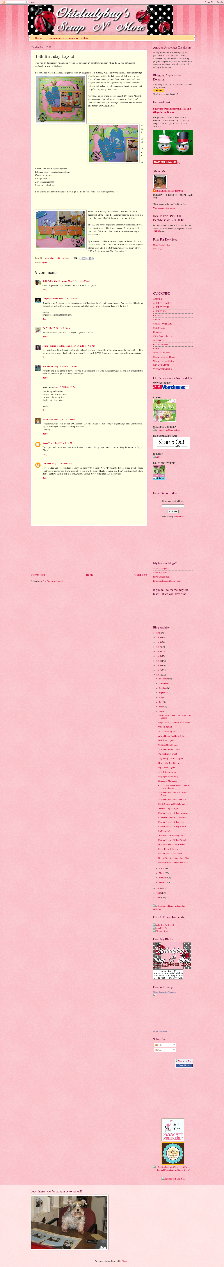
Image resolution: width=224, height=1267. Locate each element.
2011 (158, 674)
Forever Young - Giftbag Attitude (172, 840)
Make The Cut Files (161, 244)
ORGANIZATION (161, 365)
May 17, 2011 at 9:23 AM (59, 328)
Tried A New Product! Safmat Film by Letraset (174, 716)
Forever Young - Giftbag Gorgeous (173, 813)
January (162, 882)
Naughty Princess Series (163, 361)
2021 (158, 632)
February (163, 877)
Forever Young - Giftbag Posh (171, 821)
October (162, 688)
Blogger (125, 1261)
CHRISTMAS (159, 327)
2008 (158, 897)
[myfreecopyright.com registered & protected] (173, 908)
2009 (158, 893)
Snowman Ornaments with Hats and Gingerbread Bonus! (172, 110)
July (161, 702)
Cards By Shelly (160, 572)
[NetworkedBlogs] (184, 1060)
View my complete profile (164, 208)
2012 (158, 670)
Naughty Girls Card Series (164, 356)
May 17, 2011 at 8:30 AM (69, 298)
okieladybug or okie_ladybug (169, 190)
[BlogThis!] (83, 258)
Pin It (179, 163)
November (164, 683)
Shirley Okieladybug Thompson (164, 992)
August (162, 697)
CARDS (156, 319)
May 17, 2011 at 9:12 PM (61, 443)
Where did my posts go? (168, 808)
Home (38, 38)
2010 (158, 888)
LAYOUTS (158, 348)
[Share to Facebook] (89, 258)
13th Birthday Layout (167, 771)
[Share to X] (86, 258)
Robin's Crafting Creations (55, 281)
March (162, 873)
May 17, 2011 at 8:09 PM (65, 387)
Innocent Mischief (161, 344)
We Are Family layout (167, 753)
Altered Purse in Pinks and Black (172, 799)
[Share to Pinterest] (92, 258)
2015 (158, 656)
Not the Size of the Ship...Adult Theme (174, 858)
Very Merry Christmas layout (170, 758)
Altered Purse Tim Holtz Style (171, 735)
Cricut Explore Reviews (163, 336)
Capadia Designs (160, 568)
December (163, 678)
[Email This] (81, 258)
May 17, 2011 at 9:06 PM (64, 419)
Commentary (158, 331)
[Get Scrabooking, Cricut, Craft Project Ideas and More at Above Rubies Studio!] (173, 1169)
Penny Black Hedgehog (168, 849)
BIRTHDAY (158, 315)
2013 (158, 665)
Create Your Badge (160, 1031)
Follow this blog (184, 1065)
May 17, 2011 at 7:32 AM (79, 280)
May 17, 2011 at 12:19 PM (65, 366)
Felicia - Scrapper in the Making (57, 345)
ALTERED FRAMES (162, 303)
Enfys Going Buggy (161, 576)
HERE (157, 231)
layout (44, 262)
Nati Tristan (48, 366)
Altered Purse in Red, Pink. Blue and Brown (173, 793)
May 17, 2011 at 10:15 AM (84, 345)
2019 (158, 637)
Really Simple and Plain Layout (171, 804)
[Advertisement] (89, 549)
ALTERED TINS (160, 311)
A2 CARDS (158, 298)
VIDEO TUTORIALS (162, 369)
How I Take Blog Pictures (169, 762)
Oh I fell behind (165, 726)
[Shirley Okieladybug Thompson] (162, 1028)
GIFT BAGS (158, 340)
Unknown (47, 463)
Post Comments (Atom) (53, 581)
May (161, 711)
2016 (158, 651)
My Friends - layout (166, 767)
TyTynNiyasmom (50, 298)
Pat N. (45, 328)
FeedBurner (179, 516)
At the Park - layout (166, 731)
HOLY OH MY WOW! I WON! (171, 844)
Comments (161, 1050)
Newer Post (38, 574)
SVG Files (157, 249)
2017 (158, 646)
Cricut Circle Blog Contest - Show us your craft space (174, 786)
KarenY (46, 443)
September (164, 692)
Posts (159, 1044)
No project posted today (168, 776)
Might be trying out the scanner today (174, 722)
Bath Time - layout (166, 740)
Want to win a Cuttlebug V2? (170, 835)
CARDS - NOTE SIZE (162, 323)
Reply (45, 289)
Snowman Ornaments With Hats (68, 38)
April (161, 868)
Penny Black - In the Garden (170, 853)
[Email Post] (75, 258)
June (161, 706)
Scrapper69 (48, 419)
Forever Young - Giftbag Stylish (172, 826)
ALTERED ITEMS (161, 307)
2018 (158, 642)
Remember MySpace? (167, 780)
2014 (158, 660)
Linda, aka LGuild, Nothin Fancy (167, 580)
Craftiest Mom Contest (168, 744)
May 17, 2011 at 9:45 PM (62, 463)
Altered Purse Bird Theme (169, 749)
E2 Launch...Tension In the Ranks (172, 817)
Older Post (140, 574)
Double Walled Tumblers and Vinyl (173, 862)
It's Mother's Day (165, 831)
